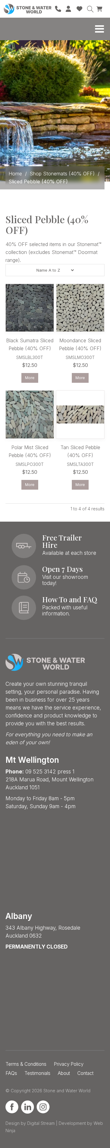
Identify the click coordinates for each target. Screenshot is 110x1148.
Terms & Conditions (26, 1064)
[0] (100, 8)
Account (69, 9)
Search (90, 9)
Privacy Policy (68, 1064)
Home (15, 174)
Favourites (79, 9)
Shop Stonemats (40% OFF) (62, 174)
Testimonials (37, 1073)
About (64, 1073)
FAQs (11, 1073)
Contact (85, 1073)
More (30, 377)
